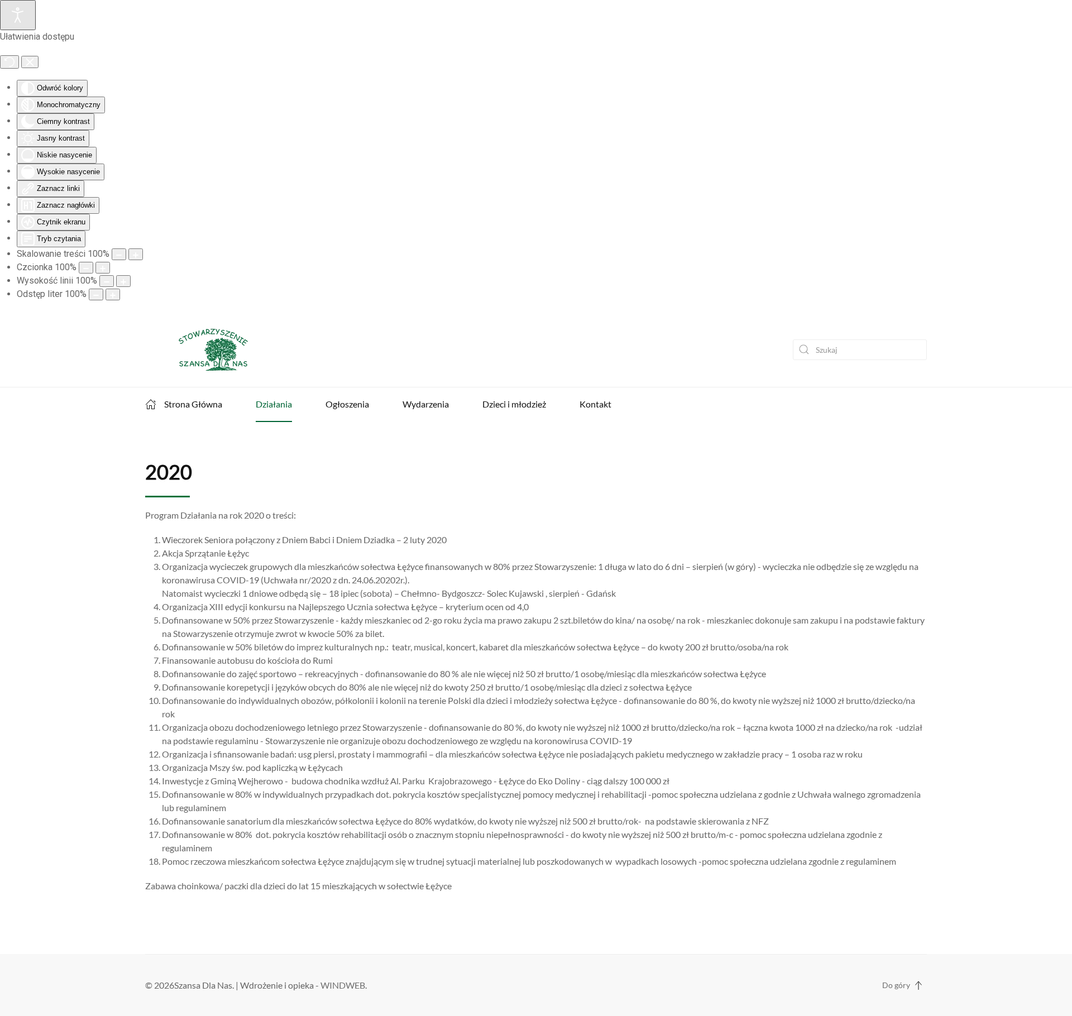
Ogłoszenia (347, 404)
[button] (918, 985)
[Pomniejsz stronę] (119, 254)
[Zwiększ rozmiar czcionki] (102, 268)
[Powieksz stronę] (135, 254)
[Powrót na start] (202, 349)
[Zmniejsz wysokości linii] (106, 281)
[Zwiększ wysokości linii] (123, 281)
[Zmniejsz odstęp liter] (96, 294)
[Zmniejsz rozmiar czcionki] (86, 268)
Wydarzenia (426, 404)
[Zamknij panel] (30, 62)
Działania (274, 404)
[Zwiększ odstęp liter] (113, 294)
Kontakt (595, 404)
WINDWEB (342, 985)
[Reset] (9, 62)
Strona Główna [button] (193, 404)
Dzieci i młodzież (514, 404)
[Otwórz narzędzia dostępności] (18, 15)
